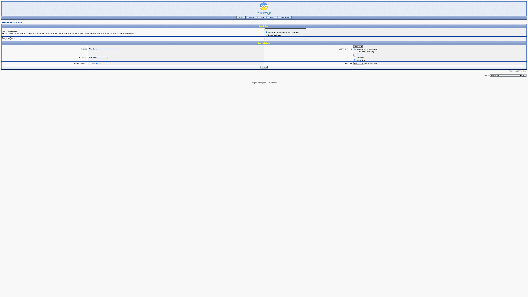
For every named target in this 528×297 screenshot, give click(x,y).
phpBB (260, 82)
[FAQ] (262, 18)
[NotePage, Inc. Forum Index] (285, 18)
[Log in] (241, 18)
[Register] (252, 18)
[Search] (272, 18)
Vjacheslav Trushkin (269, 84)
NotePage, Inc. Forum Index (12, 22)
